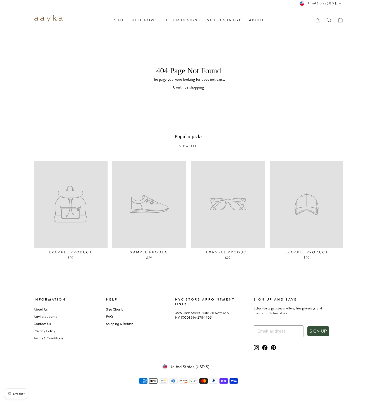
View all (188, 146)
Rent (118, 20)
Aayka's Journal (46, 316)
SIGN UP (318, 331)
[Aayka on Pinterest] (273, 347)
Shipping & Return (119, 324)
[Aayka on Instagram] (256, 347)
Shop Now (143, 20)
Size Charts (114, 309)
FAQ (109, 316)
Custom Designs (180, 20)
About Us (41, 309)
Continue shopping (188, 87)
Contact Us (42, 324)
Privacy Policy (44, 331)
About (256, 20)
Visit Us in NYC (224, 20)
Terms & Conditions (48, 338)
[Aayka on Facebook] (264, 347)
